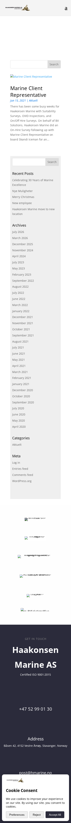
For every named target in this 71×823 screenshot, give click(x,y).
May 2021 (18, 360)
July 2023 (18, 262)
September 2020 (23, 402)
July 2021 (18, 347)
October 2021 (21, 329)
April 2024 (19, 256)
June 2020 (18, 414)
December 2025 (22, 244)
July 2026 (18, 232)
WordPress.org (22, 481)
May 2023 (18, 268)
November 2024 (22, 250)
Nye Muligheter (22, 191)
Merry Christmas (23, 197)
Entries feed (20, 469)
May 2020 (18, 420)
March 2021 (20, 372)
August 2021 (20, 341)
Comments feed (22, 475)
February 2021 (21, 378)
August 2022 (20, 286)
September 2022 (23, 280)
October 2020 (21, 396)
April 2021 (19, 366)
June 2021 (18, 353)
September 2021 (23, 335)
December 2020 (22, 390)
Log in (16, 462)
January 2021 (20, 384)
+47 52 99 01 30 (35, 709)
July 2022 (18, 293)
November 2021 (22, 323)
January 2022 (20, 311)
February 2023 (21, 274)
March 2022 (20, 305)
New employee (22, 203)
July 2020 (18, 408)
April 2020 (19, 426)
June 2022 (18, 299)
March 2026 (20, 238)
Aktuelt (33, 100)
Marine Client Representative (28, 91)
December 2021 (22, 317)
